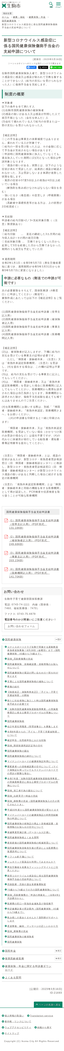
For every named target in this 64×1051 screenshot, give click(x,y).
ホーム (5, 17)
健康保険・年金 (37, 17)
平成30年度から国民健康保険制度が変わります (33, 810)
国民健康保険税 (15, 721)
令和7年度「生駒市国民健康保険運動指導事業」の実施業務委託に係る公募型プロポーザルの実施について (33, 782)
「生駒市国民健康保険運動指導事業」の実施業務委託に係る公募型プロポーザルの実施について (32, 712)
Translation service (41, 1015)
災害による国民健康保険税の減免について (30, 681)
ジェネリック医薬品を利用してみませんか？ (31, 862)
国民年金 (10, 951)
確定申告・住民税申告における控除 (26, 740)
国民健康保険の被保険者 (20, 936)
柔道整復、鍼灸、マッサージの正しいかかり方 (32, 926)
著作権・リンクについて (18, 1021)
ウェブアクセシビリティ (18, 1027)
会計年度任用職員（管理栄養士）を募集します (32, 726)
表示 (59, 951)
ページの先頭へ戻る (50, 1005)
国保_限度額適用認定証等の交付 (25, 745)
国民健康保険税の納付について (24, 756)
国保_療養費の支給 (17, 931)
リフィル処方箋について (20, 856)
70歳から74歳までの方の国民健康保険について (33, 889)
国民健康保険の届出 (18, 751)
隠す (59, 639)
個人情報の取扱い (14, 1015)
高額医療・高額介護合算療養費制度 (26, 884)
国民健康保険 (9, 21)
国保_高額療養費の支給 (20, 659)
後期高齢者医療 (14, 958)
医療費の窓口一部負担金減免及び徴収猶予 (30, 903)
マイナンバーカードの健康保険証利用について (32, 761)
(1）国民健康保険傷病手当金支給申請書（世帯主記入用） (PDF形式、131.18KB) (34, 524)
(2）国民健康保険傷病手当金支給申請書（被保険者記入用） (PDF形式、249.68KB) (34, 540)
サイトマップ (12, 1033)
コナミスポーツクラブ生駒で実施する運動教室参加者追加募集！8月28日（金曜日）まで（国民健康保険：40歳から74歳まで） (33, 650)
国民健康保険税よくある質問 (23, 837)
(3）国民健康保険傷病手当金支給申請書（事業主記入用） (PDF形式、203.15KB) (34, 557)
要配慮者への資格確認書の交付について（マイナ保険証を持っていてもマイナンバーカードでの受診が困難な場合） (32, 769)
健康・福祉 (19, 17)
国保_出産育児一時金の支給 (22, 796)
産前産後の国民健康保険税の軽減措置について (32, 843)
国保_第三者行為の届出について (25, 790)
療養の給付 (13, 686)
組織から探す (44, 1027)
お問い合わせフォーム (21, 626)
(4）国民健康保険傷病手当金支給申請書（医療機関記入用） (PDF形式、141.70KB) (34, 573)
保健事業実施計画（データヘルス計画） (29, 832)
